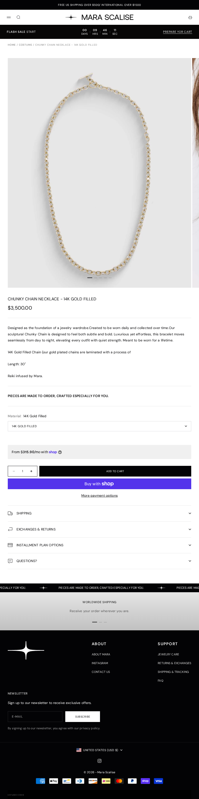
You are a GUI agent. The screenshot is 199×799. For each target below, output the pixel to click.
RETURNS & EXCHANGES (174, 663)
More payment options (99, 495)
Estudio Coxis (16, 795)
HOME (12, 44)
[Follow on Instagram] (99, 760)
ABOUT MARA (101, 654)
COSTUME (25, 44)
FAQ (160, 681)
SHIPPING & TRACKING (173, 672)
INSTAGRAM (100, 663)
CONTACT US (101, 672)
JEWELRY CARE (168, 654)
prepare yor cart (177, 32)
